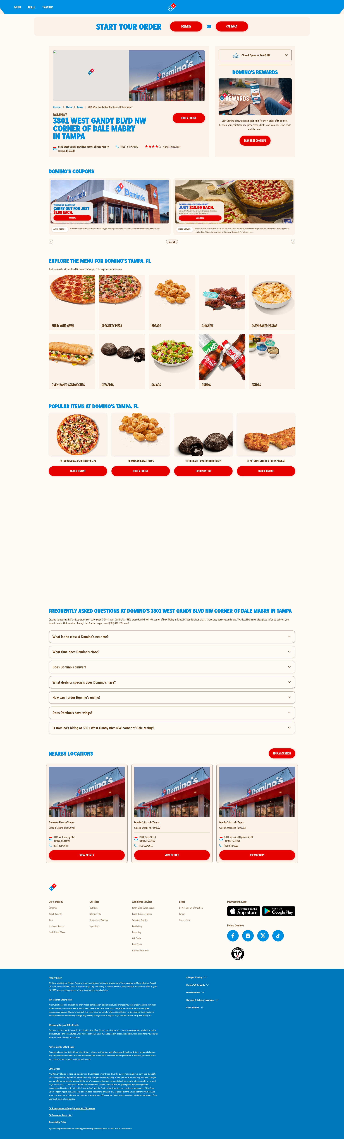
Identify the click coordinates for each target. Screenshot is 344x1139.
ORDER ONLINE (78, 471)
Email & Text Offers (57, 932)
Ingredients (94, 926)
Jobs (51, 920)
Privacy (182, 914)
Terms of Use (184, 920)
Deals (31, 7)
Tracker (47, 7)
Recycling (136, 932)
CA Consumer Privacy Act (60, 1115)
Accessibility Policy (57, 1122)
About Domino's (55, 914)
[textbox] (172, 621)
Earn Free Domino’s (255, 140)
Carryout (231, 26)
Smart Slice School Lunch (143, 907)
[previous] (51, 242)
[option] (109, 206)
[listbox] (172, 206)
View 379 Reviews (172, 146)
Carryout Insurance (140, 950)
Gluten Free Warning (99, 920)
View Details (87, 855)
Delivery (186, 26)
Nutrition (93, 907)
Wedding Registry (140, 920)
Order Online (189, 118)
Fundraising (137, 926)
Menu (17, 7)
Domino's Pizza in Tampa (61, 822)
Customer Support (56, 926)
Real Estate (137, 944)
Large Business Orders (142, 914)
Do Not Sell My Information (191, 907)
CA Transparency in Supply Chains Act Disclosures (72, 1108)
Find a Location (282, 753)
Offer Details (59, 229)
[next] (293, 242)
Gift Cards (136, 938)
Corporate (53, 907)
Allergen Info (95, 914)
